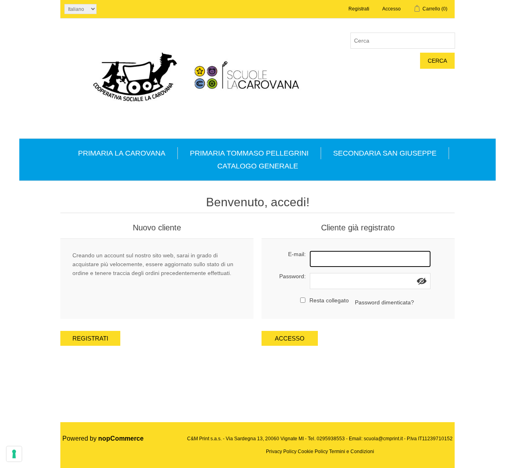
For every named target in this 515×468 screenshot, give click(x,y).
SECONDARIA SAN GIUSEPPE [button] (385, 153)
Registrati (358, 9)
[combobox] (402, 41)
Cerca (437, 60)
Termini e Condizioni (351, 451)
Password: (292, 276)
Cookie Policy (313, 451)
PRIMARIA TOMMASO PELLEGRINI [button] (249, 153)
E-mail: (297, 254)
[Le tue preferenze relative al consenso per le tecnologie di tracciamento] (14, 454)
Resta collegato (329, 300)
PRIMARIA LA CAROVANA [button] (121, 153)
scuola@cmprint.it (383, 438)
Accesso (391, 9)
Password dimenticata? (384, 302)
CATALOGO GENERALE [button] (257, 166)
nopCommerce (121, 438)
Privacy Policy (281, 451)
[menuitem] (122, 153)
